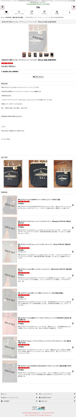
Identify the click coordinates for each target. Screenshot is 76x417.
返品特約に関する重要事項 (10, 71)
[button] (2, 7)
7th (38, 7)
